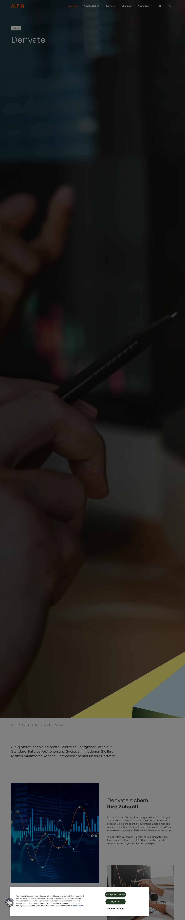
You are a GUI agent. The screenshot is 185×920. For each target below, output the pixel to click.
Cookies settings (115, 908)
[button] (10, 902)
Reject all (115, 901)
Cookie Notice (77, 906)
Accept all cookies (115, 894)
